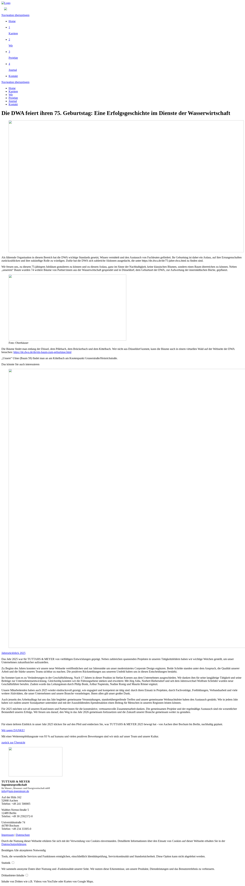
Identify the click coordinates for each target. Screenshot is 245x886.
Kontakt (13, 76)
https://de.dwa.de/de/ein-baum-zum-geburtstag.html (42, 352)
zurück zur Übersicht (13, 742)
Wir (11, 94)
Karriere (13, 91)
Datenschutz (23, 834)
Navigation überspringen (15, 15)
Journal (13, 101)
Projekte (13, 97)
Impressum (7, 834)
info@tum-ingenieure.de (15, 791)
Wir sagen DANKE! (13, 730)
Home (12, 21)
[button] (7, 850)
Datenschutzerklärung (13, 844)
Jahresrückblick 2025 (13, 652)
